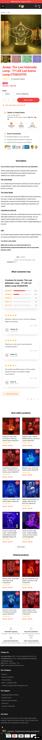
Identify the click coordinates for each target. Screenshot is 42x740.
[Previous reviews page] (28, 399)
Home (3, 12)
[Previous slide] (4, 34)
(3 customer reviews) (18, 79)
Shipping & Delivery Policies (9, 695)
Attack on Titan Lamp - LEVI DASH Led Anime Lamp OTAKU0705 (9, 612)
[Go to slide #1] (6, 59)
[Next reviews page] (38, 399)
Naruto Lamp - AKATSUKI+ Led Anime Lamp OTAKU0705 (10, 580)
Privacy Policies (6, 680)
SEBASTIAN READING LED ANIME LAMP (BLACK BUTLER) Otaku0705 (30, 501)
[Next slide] (38, 34)
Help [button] (38, 737)
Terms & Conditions (7, 677)
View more (21, 547)
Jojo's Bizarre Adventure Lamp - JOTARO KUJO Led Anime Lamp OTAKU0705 (10, 470)
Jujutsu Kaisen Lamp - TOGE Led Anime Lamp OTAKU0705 (29, 612)
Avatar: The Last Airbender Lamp (24, 260)
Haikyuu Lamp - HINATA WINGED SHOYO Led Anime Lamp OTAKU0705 (31, 438)
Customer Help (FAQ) (8, 706)
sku (8, 12)
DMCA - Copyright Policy (9, 683)
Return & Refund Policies (9, 700)
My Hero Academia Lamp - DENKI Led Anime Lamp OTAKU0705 (30, 580)
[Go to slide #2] (16, 59)
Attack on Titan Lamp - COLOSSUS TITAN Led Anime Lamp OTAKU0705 (10, 438)
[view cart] (39, 6)
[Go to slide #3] (27, 59)
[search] (36, 6)
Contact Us (4, 703)
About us (4, 674)
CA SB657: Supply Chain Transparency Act (14, 685)
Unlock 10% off (4, 731)
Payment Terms (6, 697)
